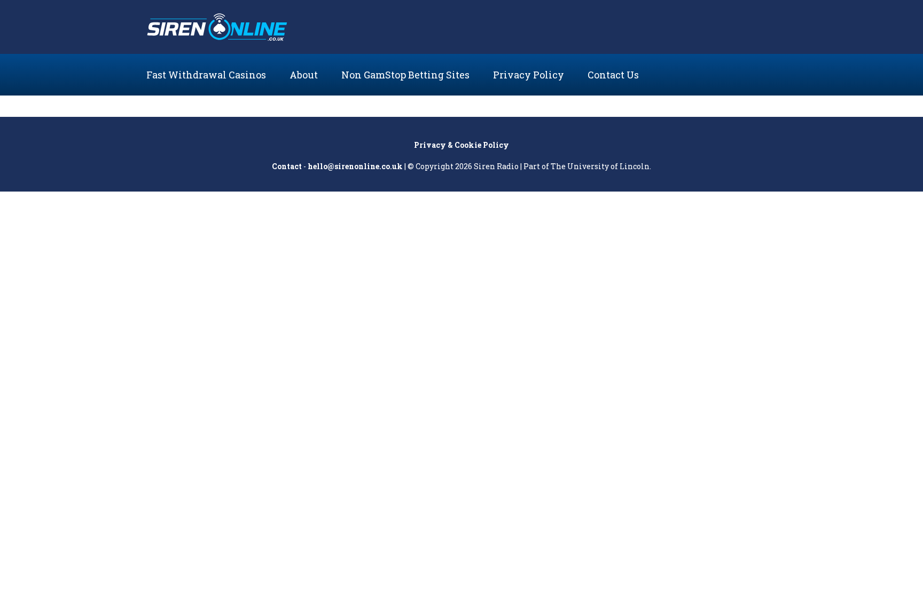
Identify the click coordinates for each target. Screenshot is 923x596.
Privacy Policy (528, 74)
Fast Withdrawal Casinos (206, 74)
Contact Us (613, 74)
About (304, 74)
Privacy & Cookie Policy (461, 145)
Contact (287, 166)
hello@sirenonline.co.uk (355, 166)
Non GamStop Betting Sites (405, 74)
